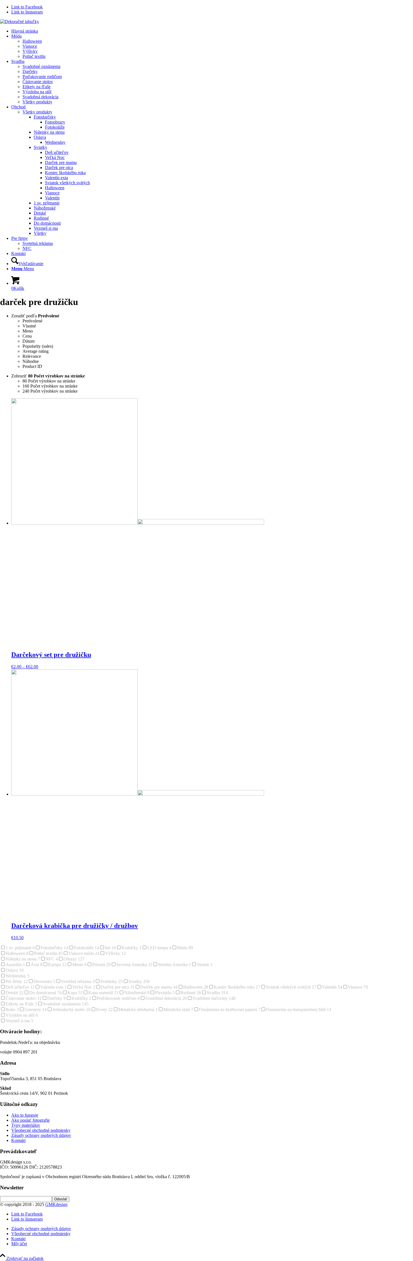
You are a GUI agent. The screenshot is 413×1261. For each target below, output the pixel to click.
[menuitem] (212, 31)
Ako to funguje (24, 1115)
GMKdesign (56, 1204)
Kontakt (18, 1140)
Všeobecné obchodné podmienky (41, 1130)
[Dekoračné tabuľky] (19, 21)
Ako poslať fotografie (30, 1120)
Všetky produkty (37, 112)
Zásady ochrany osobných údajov (41, 1135)
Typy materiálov (25, 1125)
